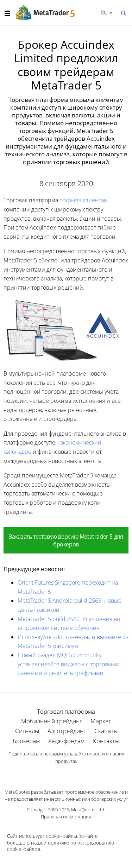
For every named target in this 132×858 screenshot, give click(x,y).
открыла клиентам (83, 200)
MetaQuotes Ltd (87, 809)
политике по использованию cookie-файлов (60, 845)
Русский (103, 12)
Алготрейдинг (67, 731)
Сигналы (27, 731)
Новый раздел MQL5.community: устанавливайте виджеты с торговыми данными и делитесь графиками (69, 664)
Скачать (105, 731)
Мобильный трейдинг (51, 721)
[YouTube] (77, 773)
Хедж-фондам (66, 741)
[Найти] (123, 12)
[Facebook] (55, 773)
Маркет (100, 721)
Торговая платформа (66, 711)
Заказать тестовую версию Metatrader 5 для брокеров (66, 540)
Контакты (106, 741)
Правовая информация (66, 816)
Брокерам (26, 741)
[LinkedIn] (66, 773)
